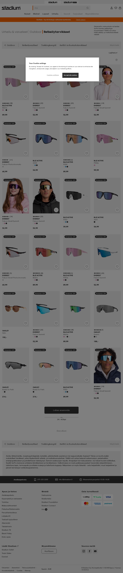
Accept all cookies (70, 75)
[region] (62, 69)
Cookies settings (53, 75)
